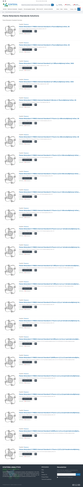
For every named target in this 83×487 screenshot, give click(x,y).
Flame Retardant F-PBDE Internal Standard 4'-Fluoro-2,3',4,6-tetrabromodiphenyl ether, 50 (49, 321)
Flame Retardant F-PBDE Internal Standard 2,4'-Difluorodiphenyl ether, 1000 (46, 63)
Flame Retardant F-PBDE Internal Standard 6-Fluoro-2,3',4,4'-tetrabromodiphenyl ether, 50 (49, 302)
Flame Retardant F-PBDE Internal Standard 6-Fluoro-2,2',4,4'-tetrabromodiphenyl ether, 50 (49, 229)
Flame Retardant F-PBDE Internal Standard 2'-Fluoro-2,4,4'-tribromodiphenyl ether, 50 (49, 192)
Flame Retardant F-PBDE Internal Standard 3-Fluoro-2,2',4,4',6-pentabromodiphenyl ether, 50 (49, 376)
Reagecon (26, 24)
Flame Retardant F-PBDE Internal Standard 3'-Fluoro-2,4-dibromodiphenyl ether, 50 (49, 118)
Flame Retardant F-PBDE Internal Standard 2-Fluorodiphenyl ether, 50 (44, 26)
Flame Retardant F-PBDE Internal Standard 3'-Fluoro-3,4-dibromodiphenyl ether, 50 (49, 137)
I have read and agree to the (65, 477)
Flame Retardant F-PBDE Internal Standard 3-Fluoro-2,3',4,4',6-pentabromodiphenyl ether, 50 (49, 412)
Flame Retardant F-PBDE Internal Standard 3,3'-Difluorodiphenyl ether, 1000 (46, 82)
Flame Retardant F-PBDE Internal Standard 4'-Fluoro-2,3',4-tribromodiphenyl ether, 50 (49, 155)
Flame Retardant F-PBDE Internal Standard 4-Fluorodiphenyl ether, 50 (44, 45)
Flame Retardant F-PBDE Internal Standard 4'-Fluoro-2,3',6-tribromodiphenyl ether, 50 (49, 173)
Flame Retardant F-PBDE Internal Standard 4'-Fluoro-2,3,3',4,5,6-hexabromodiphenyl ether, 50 (49, 449)
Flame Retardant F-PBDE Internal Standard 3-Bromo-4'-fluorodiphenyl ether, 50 (47, 100)
